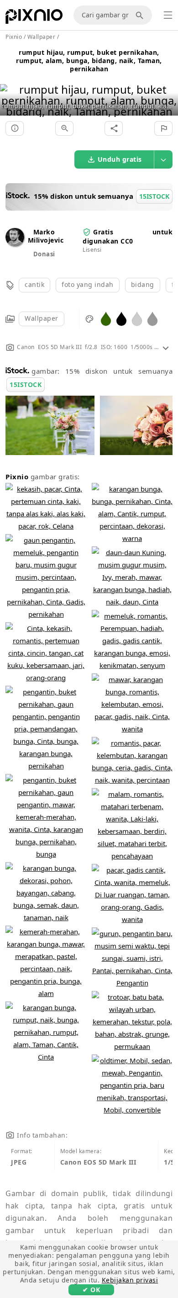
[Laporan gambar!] (163, 128)
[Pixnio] (34, 18)
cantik (34, 284)
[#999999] (152, 318)
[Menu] (168, 15)
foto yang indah (88, 284)
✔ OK (91, 1289)
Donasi (44, 254)
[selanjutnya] (167, 89)
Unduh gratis (120, 159)
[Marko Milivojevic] (14, 243)
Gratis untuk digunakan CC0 (128, 236)
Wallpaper (41, 318)
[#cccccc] (137, 318)
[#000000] (121, 318)
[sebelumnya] (10, 89)
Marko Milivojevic (46, 236)
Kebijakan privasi (130, 1280)
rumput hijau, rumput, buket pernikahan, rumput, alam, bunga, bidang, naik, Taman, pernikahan (89, 60)
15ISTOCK (26, 384)
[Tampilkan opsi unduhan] (163, 159)
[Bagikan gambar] (114, 128)
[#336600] (106, 318)
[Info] (14, 128)
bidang (142, 284)
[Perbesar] (64, 128)
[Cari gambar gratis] (141, 15)
